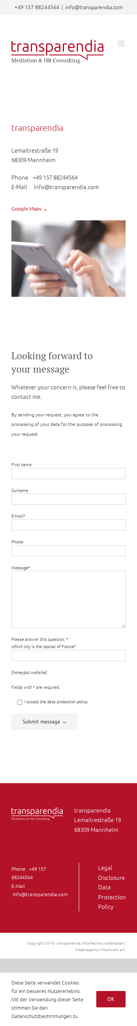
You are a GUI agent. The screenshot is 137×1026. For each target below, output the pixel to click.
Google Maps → (29, 208)
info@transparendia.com (94, 7)
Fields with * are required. (35, 687)
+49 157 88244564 (55, 177)
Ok (111, 999)
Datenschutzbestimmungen (41, 1016)
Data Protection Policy (112, 896)
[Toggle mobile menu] (122, 44)
